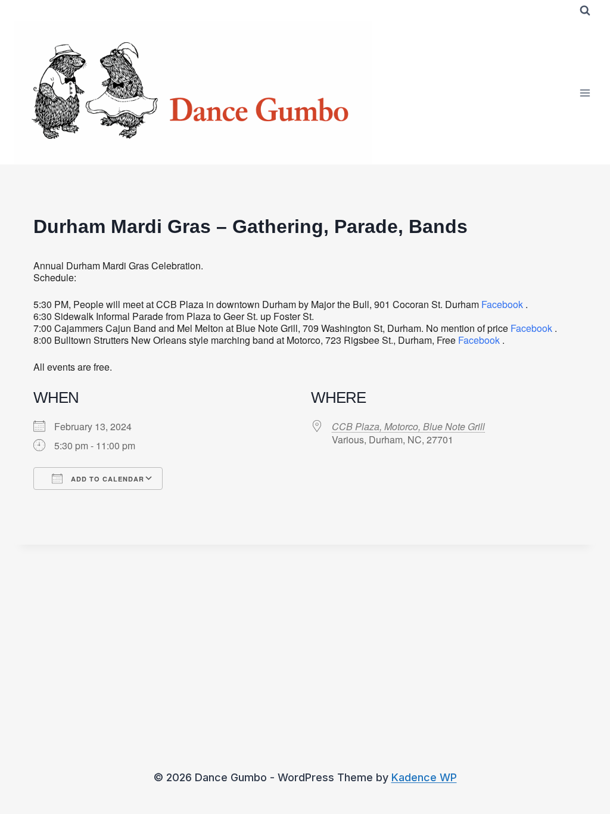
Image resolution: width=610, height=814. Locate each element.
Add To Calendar (106, 478)
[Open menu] (585, 92)
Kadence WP (424, 777)
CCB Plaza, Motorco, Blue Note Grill (408, 426)
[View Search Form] (585, 10)
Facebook (502, 304)
